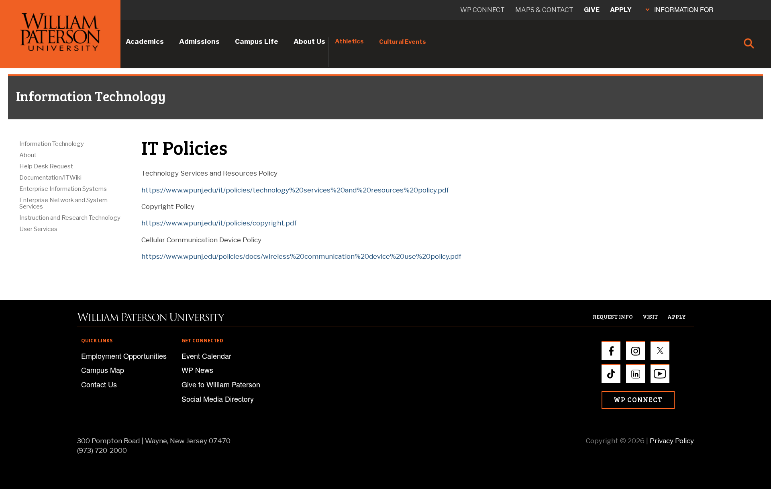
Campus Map (102, 369)
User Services (38, 229)
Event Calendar (206, 355)
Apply (621, 10)
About (28, 155)
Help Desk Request (46, 166)
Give (592, 10)
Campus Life (256, 41)
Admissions (199, 41)
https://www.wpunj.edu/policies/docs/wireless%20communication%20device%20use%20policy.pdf (301, 256)
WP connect (482, 10)
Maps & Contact (544, 10)
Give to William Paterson (221, 384)
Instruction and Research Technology (69, 218)
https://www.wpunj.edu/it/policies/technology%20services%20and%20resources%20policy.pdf (295, 190)
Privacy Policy (672, 441)
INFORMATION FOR (684, 9)
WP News (197, 369)
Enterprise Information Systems (63, 189)
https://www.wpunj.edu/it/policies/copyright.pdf (219, 223)
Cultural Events (402, 41)
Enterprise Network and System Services (63, 203)
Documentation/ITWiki (50, 177)
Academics (145, 41)
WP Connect (638, 399)
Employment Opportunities (124, 355)
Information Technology (51, 144)
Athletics (349, 41)
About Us (309, 41)
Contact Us (99, 384)
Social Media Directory (218, 398)
